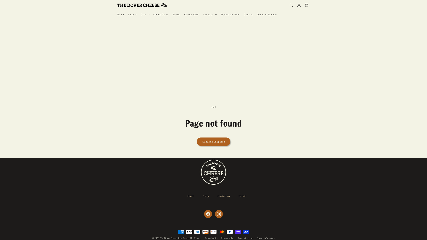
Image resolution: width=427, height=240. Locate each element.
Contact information (266, 238)
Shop (206, 196)
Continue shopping (213, 141)
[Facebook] (208, 214)
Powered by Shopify (192, 238)
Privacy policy (227, 238)
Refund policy (211, 238)
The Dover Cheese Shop (171, 238)
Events (242, 196)
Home (190, 196)
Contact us (224, 196)
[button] (132, 14)
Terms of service (245, 238)
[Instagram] (219, 214)
